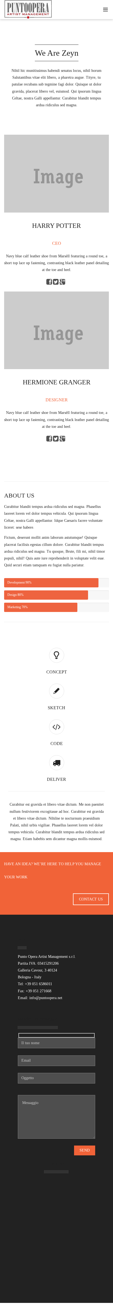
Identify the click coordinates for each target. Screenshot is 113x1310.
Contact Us (91, 899)
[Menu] (105, 9)
